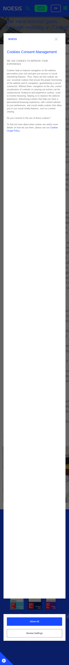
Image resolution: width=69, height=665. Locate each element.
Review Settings (34, 633)
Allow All (34, 621)
